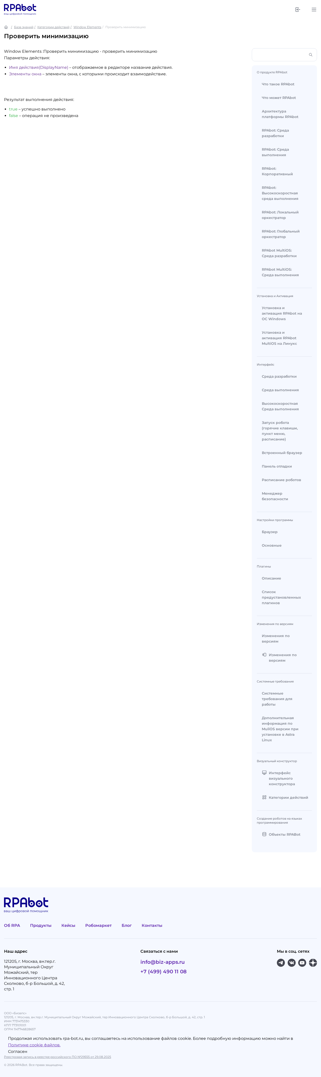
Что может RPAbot (279, 97)
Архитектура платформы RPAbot (280, 114)
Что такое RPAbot (278, 84)
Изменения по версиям (276, 639)
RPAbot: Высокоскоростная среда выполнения (280, 193)
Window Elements (87, 27)
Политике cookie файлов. (34, 1045)
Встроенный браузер (282, 452)
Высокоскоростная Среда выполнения (280, 406)
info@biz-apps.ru (162, 962)
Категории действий (53, 27)
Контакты (152, 925)
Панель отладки (277, 466)
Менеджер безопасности (275, 496)
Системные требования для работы (277, 699)
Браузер (270, 532)
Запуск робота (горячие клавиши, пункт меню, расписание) (280, 430)
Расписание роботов (281, 480)
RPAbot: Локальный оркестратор (280, 215)
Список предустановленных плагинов (281, 597)
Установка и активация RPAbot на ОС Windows (282, 313)
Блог (127, 925)
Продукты (40, 925)
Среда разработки (279, 376)
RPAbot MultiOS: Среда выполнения (280, 272)
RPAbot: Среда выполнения (275, 152)
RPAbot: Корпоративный (277, 171)
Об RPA (12, 925)
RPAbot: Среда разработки (275, 133)
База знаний (23, 27)
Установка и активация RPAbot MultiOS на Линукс (279, 338)
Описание (271, 578)
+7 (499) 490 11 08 (163, 972)
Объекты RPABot (284, 834)
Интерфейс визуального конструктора (282, 778)
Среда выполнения (280, 390)
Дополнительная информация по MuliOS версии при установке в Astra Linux (280, 729)
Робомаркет (98, 925)
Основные (272, 545)
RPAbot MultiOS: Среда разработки (279, 253)
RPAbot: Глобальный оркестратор (281, 234)
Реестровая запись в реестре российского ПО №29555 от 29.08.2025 (57, 1057)
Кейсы (68, 925)
